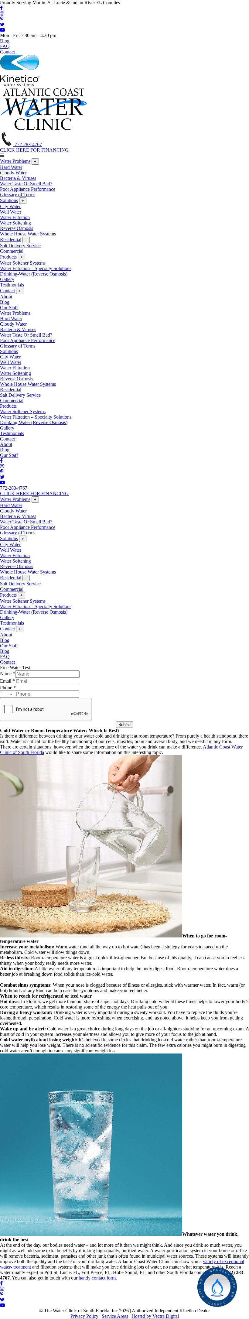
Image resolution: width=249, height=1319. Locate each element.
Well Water (10, 211)
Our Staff (9, 307)
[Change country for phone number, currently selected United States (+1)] (7, 694)
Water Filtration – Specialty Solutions (35, 268)
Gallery (7, 279)
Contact (7, 51)
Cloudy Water (13, 172)
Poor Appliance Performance (27, 189)
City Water (10, 206)
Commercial (11, 251)
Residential (10, 239)
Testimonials (12, 284)
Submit (124, 724)
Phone (8, 687)
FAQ (5, 46)
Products (8, 256)
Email (7, 680)
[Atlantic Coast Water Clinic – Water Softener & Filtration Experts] (44, 129)
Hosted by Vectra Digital (155, 1316)
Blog (4, 40)
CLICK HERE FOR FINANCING (34, 149)
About (6, 296)
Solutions (9, 200)
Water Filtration (15, 217)
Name (7, 673)
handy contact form (97, 1277)
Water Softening (15, 222)
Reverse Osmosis (16, 228)
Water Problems (15, 161)
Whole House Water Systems (28, 233)
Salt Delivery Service (20, 245)
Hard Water (11, 167)
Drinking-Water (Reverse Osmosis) (33, 273)
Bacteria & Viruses (18, 178)
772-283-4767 (27, 144)
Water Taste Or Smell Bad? (26, 183)
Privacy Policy (84, 1316)
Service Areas (115, 1316)
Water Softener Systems (23, 263)
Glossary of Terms (17, 194)
